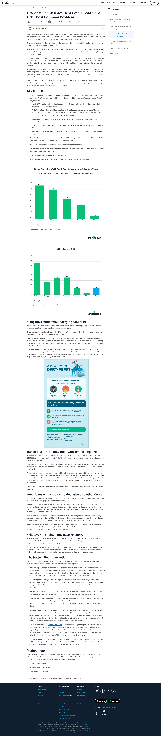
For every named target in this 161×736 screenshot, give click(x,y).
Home (28, 678)
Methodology (114, 53)
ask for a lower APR (55, 625)
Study (42, 678)
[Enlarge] (103, 166)
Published (73, 22)
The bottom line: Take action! (119, 48)
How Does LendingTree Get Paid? (36, 7)
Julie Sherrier (61, 22)
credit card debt (62, 498)
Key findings (114, 14)
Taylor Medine (42, 22)
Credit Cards (36, 678)
